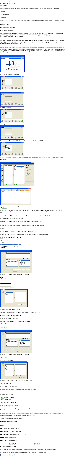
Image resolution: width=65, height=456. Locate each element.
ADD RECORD (4, 208)
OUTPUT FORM (3, 383)
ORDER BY (2, 323)
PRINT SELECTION (4, 324)
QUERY (2, 322)
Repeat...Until (6, 210)
